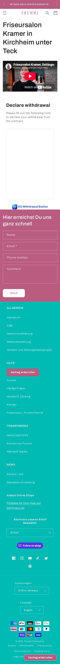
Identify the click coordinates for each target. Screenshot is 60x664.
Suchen (11, 380)
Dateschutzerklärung (20, 333)
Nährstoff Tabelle (17, 451)
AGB (10, 325)
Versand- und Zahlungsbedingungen (29, 349)
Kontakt (11, 404)
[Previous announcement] (3, 4)
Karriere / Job (15, 474)
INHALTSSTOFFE (17, 435)
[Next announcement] (56, 4)
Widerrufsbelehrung (19, 341)
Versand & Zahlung (18, 396)
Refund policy (27, 645)
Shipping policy (42, 651)
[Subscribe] (49, 532)
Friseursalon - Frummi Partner (25, 412)
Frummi (28, 641)
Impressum (13, 317)
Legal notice (19, 656)
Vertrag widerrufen (40, 657)
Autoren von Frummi (19, 443)
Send (13, 293)
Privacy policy (45, 645)
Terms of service (22, 651)
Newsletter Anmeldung (21, 482)
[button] (4, 13)
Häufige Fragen (16, 388)
